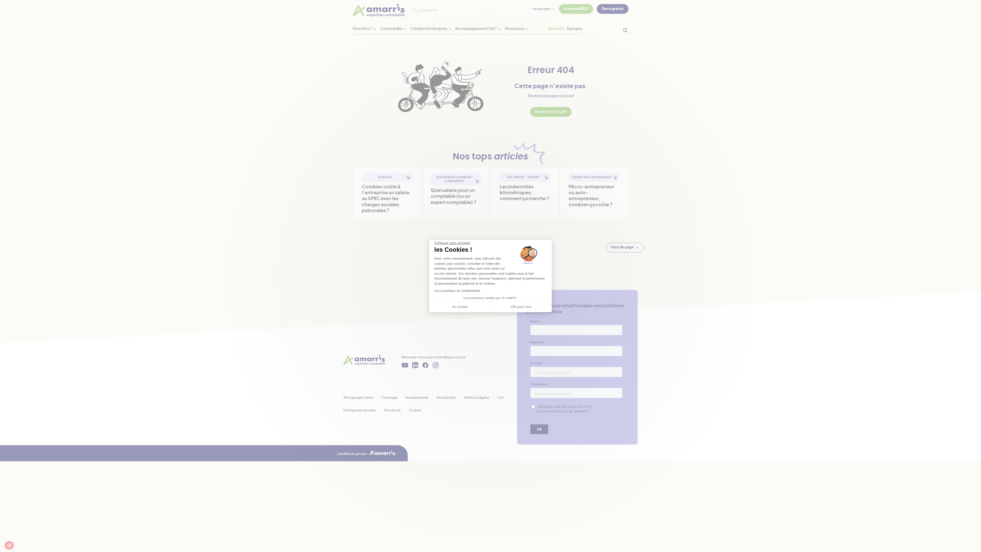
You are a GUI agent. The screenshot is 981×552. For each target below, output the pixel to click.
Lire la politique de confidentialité (457, 291)
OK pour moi (521, 307)
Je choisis (460, 307)
